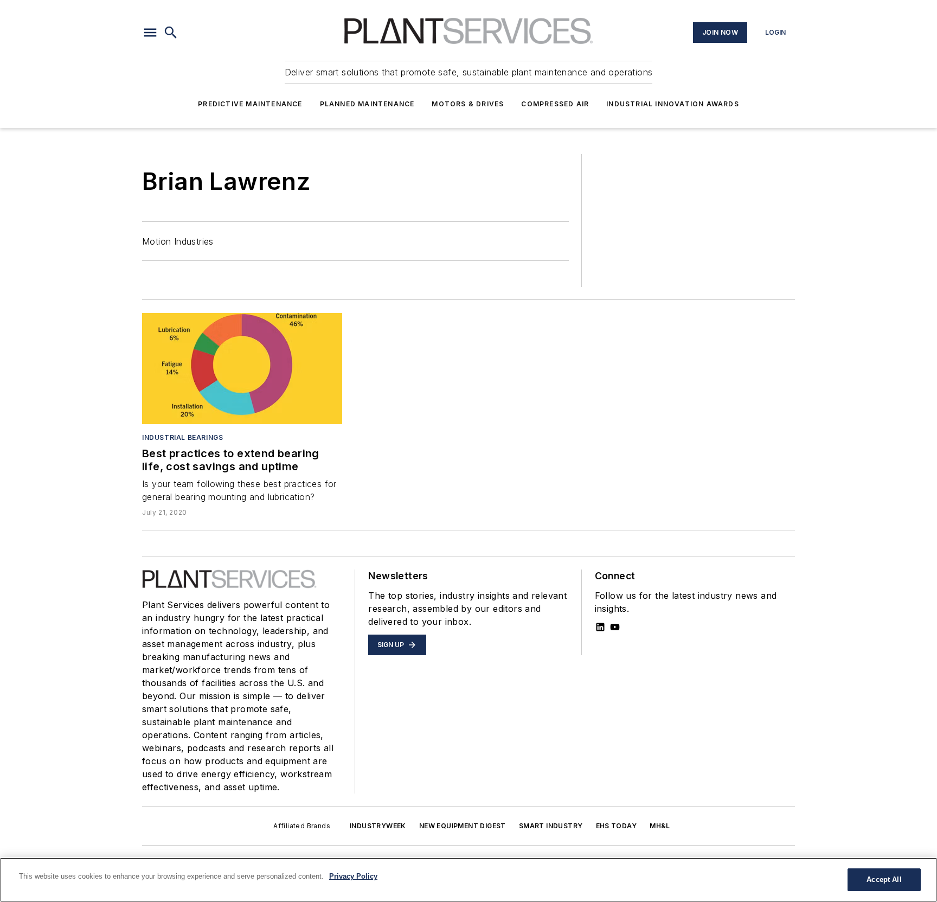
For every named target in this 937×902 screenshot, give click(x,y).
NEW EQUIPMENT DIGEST (462, 826)
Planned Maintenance (367, 104)
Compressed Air (555, 104)
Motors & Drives (468, 104)
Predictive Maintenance (250, 104)
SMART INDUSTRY (551, 826)
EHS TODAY (616, 826)
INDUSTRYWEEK (378, 826)
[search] (171, 32)
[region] (468, 880)
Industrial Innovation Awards (672, 104)
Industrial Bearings (182, 437)
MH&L (660, 826)
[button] (150, 32)
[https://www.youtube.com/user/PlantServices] (614, 627)
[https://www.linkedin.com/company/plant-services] (600, 627)
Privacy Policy (353, 876)
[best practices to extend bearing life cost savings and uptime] (242, 368)
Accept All (884, 879)
